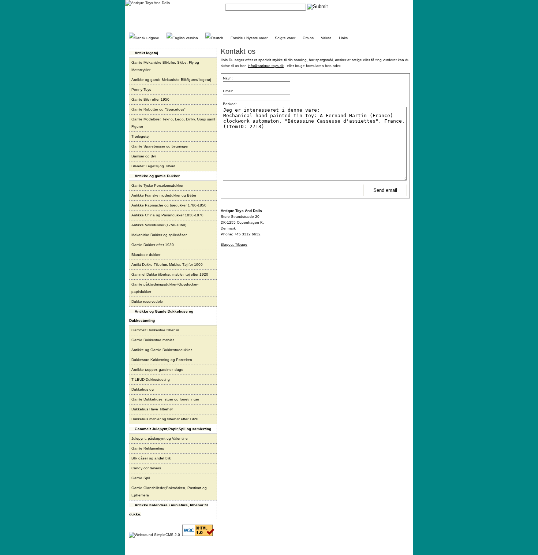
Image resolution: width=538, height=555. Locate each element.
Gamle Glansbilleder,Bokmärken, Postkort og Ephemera (169, 491)
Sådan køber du (368, 6)
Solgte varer (285, 38)
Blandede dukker (145, 255)
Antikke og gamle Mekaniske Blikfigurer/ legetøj (171, 80)
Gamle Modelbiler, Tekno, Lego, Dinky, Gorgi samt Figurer (173, 122)
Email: (228, 91)
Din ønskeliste (397, 6)
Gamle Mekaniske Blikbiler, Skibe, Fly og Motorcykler (165, 66)
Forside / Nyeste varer (249, 38)
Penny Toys (141, 89)
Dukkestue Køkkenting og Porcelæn (161, 360)
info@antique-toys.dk (266, 66)
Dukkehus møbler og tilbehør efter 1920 (164, 419)
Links (343, 38)
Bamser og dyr (143, 156)
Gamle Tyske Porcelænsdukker (157, 185)
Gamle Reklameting (147, 448)
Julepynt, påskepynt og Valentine (159, 438)
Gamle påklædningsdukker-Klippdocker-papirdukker (164, 288)
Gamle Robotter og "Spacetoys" (158, 109)
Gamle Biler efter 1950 (150, 99)
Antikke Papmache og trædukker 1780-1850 (168, 205)
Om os (308, 38)
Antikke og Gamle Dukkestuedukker (161, 350)
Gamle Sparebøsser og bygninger (159, 146)
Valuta (326, 38)
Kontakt (343, 6)
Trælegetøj (140, 136)
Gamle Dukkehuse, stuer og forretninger (165, 399)
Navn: (228, 78)
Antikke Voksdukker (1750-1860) (158, 225)
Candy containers (146, 468)
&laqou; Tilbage (234, 244)
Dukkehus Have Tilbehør (152, 409)
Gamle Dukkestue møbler (152, 340)
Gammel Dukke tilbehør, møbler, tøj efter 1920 (169, 274)
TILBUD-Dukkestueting (150, 379)
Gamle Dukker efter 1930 (152, 245)
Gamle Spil (140, 478)
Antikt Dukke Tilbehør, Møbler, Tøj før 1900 (167, 264)
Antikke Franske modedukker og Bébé (163, 195)
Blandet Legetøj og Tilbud (153, 166)
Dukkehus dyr (142, 389)
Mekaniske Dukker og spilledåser (159, 235)
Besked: (230, 104)
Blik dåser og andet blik (151, 458)
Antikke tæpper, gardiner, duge (157, 370)
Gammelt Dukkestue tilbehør (155, 330)
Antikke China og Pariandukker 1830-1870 (167, 215)
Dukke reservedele (147, 301)
